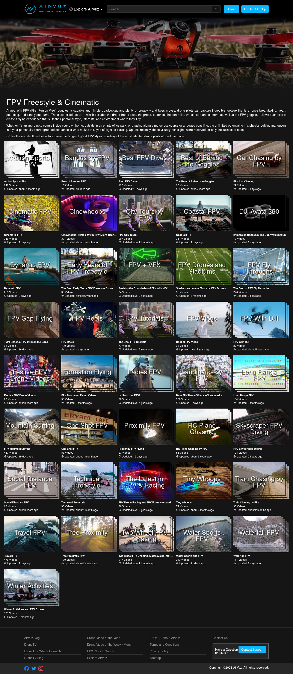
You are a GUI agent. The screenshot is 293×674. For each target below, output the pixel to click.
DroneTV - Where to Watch (42, 651)
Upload (231, 9)
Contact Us (220, 638)
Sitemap (155, 658)
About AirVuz (171, 638)
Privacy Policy (159, 651)
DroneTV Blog (33, 658)
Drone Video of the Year (103, 638)
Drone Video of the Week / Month (109, 644)
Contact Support (252, 649)
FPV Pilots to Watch (100, 651)
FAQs (153, 638)
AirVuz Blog (32, 638)
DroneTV (30, 644)
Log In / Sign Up (255, 9)
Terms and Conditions (165, 644)
